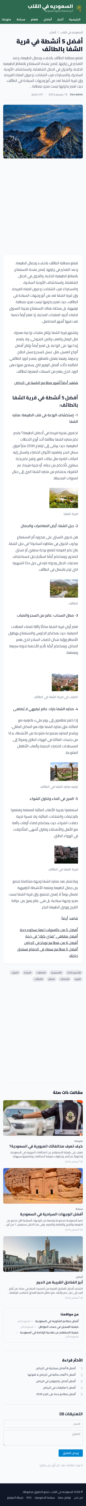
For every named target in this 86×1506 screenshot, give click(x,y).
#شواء (15, 972)
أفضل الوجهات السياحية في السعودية (51, 1214)
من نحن (78, 1497)
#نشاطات (64, 979)
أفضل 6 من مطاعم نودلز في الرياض (51, 942)
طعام (34, 19)
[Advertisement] (43, 206)
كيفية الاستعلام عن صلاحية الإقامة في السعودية (49, 1332)
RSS (29, 1497)
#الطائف (38, 979)
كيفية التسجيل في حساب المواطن (58, 1326)
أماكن (48, 19)
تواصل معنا (64, 1497)
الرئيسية (74, 19)
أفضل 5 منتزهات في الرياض (59, 1388)
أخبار (60, 19)
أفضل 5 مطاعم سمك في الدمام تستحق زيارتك (47, 952)
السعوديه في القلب (71, 32)
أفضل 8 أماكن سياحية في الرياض (56, 1368)
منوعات (78, 1141)
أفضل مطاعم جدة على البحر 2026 (56, 1394)
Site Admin (76, 94)
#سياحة (27, 972)
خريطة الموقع (15, 1497)
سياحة (21, 19)
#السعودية (56, 972)
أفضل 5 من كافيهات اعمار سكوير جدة (49, 929)
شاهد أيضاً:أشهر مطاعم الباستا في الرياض (46, 382)
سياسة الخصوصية (45, 1497)
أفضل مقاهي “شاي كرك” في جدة (51, 936)
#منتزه (51, 979)
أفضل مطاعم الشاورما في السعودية (57, 1321)
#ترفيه (78, 979)
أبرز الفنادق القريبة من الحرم (59, 1282)
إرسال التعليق (71, 1453)
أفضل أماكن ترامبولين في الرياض (56, 1381)
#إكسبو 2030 (74, 972)
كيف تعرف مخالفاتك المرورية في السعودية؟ (46, 1146)
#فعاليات (41, 972)
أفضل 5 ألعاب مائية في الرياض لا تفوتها (52, 1375)
